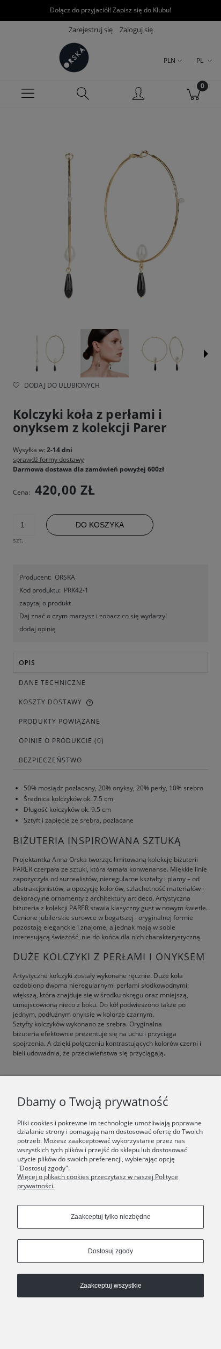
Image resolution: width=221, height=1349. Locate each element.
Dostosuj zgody (110, 1251)
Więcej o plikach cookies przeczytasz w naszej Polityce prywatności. (97, 1181)
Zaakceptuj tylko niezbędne (111, 1216)
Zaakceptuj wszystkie (111, 1285)
